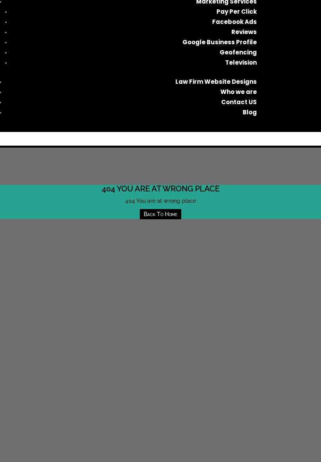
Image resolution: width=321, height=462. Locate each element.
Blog (250, 112)
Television (241, 62)
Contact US (239, 102)
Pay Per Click (236, 11)
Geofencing (238, 52)
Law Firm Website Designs (216, 82)
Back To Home (160, 214)
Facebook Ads (234, 22)
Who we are (238, 92)
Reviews (244, 32)
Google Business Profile (219, 42)
